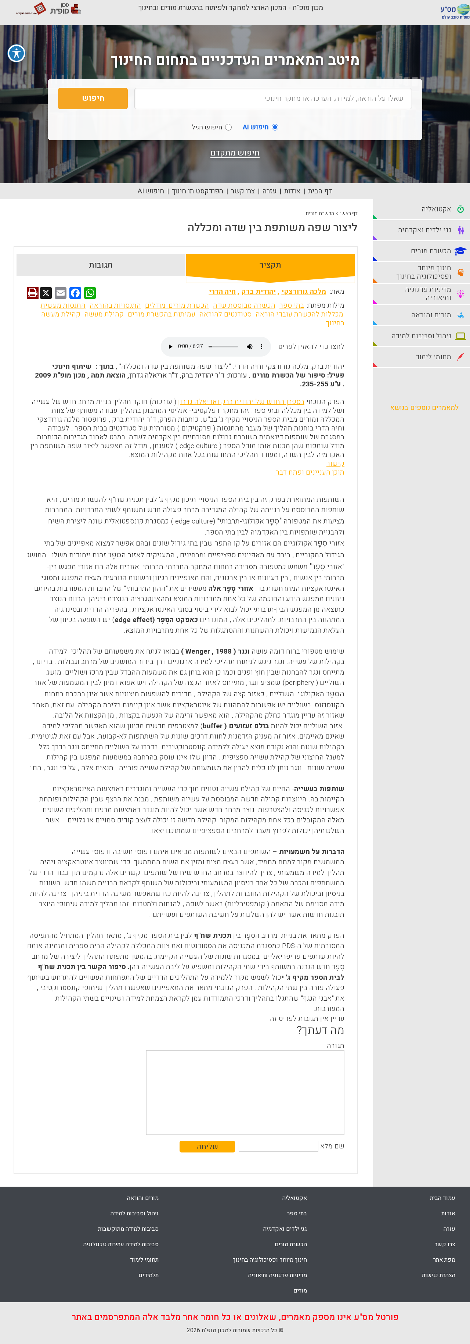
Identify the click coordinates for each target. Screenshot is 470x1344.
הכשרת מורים (320, 213)
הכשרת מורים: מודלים (177, 305)
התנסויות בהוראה (115, 305)
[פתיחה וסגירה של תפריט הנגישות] (16, 53)
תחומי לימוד (144, 1259)
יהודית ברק (258, 291)
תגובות (101, 265)
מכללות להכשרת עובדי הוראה (299, 314)
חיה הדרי (222, 291)
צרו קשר (243, 191)
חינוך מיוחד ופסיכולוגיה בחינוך (270, 1259)
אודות (292, 191)
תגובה (335, 1046)
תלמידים (148, 1275)
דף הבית (320, 191)
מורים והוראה (143, 1198)
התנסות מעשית (63, 305)
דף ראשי (349, 213)
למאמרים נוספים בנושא (424, 408)
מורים (300, 1290)
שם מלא (332, 1146)
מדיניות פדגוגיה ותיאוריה (277, 1275)
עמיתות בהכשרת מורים (161, 314)
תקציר (270, 265)
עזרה (269, 191)
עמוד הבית (442, 1198)
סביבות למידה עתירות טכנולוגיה (121, 1244)
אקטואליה (294, 1198)
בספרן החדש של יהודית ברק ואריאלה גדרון (241, 402)
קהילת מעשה (104, 314)
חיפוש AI (151, 191)
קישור (335, 463)
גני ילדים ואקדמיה (285, 1229)
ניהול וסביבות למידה (135, 1213)
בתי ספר (291, 305)
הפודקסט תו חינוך (197, 191)
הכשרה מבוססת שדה (244, 305)
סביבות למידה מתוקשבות (128, 1229)
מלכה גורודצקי (303, 291)
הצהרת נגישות (438, 1275)
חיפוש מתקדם (235, 153)
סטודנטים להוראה (225, 314)
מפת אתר (444, 1259)
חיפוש (93, 98)
